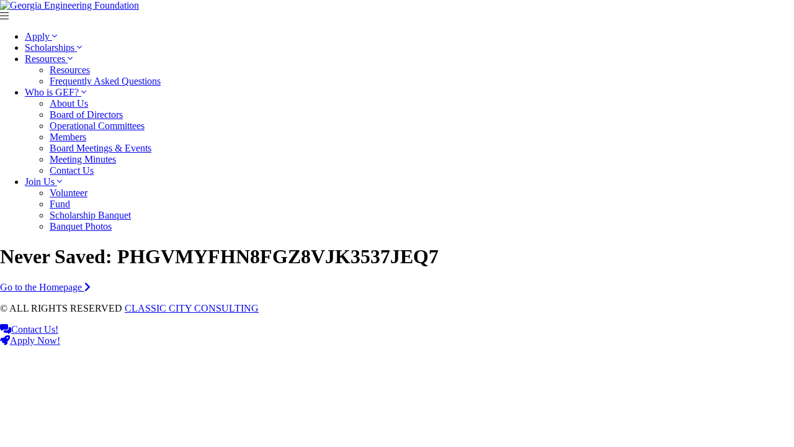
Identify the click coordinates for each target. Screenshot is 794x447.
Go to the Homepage (42, 287)
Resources (46, 58)
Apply (38, 36)
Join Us (41, 181)
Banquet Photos (81, 226)
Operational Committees (97, 125)
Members (68, 137)
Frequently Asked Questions (105, 81)
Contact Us (72, 170)
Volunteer (68, 192)
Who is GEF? (53, 92)
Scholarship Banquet (90, 215)
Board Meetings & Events (100, 148)
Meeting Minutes (83, 159)
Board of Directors (86, 114)
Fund (60, 204)
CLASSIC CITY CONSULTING (192, 308)
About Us (69, 103)
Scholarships (51, 47)
